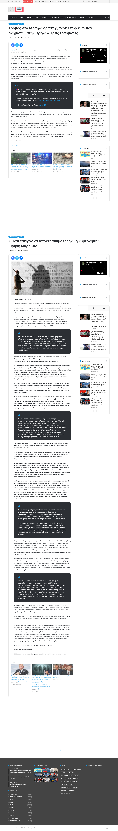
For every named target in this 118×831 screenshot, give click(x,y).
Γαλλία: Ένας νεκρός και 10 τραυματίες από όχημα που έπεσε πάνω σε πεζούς (41, 166)
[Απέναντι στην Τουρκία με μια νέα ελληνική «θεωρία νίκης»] (85, 164)
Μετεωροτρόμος (14, 818)
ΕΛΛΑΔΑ (63, 772)
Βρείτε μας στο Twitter (89, 84)
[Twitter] (17, 45)
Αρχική (107, 828)
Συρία (71, 784)
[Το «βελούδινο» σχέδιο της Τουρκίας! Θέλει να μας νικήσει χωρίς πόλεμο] (85, 172)
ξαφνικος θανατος (65, 793)
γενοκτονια (71, 790)
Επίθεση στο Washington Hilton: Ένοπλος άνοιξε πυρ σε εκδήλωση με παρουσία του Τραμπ (62, 166)
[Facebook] (13, 45)
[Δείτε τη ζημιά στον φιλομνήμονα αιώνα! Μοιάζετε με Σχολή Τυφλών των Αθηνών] (85, 154)
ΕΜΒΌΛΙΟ (70, 772)
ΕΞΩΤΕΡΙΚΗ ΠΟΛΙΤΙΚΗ (66, 775)
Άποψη (44, 17)
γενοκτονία (63, 790)
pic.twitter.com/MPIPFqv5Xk (49, 101)
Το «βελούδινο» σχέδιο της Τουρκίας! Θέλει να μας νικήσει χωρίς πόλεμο (99, 171)
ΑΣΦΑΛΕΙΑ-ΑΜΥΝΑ (65, 769)
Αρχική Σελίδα (13, 17)
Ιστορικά (82, 17)
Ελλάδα (29, 17)
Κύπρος (22, 17)
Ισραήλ (13, 49)
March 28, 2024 (44, 105)
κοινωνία (12, 813)
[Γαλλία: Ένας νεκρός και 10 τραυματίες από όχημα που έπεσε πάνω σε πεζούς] (42, 158)
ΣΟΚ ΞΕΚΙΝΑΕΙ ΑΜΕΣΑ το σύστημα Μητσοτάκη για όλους (98, 179)
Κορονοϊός (68, 778)
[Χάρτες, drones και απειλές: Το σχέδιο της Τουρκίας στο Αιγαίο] (54, 780)
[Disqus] (42, 205)
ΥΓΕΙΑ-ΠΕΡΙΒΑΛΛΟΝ (70, 17)
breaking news (13, 23)
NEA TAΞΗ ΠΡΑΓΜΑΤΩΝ (55, 17)
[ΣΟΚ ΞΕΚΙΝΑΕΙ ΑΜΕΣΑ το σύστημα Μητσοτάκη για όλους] (85, 180)
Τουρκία (75, 787)
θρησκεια (12, 807)
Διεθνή (36, 17)
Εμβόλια (77, 775)
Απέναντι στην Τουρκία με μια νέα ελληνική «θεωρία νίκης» (98, 163)
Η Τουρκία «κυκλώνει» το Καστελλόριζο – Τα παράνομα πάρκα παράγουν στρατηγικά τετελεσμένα (98, 189)
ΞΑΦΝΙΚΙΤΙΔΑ (64, 784)
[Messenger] (21, 45)
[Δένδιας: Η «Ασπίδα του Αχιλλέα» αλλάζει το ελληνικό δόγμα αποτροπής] (46, 780)
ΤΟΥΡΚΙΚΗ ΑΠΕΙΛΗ (65, 787)
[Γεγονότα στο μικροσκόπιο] (16, 9)
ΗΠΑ (62, 778)
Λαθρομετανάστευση (72, 781)
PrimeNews (14, 145)
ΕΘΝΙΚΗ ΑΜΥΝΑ (77, 769)
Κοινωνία (90, 17)
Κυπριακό (75, 778)
